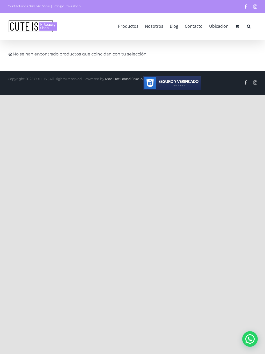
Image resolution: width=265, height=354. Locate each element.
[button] (249, 26)
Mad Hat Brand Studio (124, 79)
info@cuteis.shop (67, 6)
